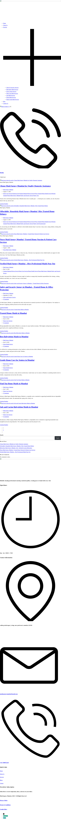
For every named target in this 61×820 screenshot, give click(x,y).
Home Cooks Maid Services (12, 99)
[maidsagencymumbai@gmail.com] (30, 689)
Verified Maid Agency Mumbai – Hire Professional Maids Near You (27, 264)
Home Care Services (7, 193)
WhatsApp (5, 816)
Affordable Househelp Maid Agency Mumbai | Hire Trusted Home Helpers (17, 446)
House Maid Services (11, 97)
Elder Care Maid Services (12, 93)
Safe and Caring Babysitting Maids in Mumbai (19, 407)
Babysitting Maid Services (12, 89)
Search (1, 435)
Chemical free (16, 193)
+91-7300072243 (4, 762)
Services (2, 777)
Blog (4, 101)
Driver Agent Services (11, 91)
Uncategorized (42, 223)
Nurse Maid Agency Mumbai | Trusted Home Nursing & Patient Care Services (17, 450)
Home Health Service (47, 193)
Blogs (1, 780)
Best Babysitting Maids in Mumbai (14, 337)
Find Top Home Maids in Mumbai (14, 384)
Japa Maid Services (10, 95)
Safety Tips (36, 195)
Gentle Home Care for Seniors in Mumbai (17, 360)
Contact (1, 783)
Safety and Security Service (27, 195)
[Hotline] (30, 168)
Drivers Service (31, 193)
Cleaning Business (23, 193)
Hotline (2, 172)
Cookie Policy (3, 809)
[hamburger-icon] (0, 20)
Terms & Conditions (5, 805)
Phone (4, 817)
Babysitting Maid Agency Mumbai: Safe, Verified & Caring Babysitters (16, 448)
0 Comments (6, 299)
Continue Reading (4, 203)
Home (4, 23)
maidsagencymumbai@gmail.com (9, 694)
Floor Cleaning (38, 193)
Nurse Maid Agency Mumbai (13, 195)
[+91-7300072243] (30, 758)
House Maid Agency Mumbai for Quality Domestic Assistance (25, 186)
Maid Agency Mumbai (8, 189)
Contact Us (5, 103)
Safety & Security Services (12, 87)
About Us (5, 25)
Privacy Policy (4, 800)
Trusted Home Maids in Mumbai (13, 313)
